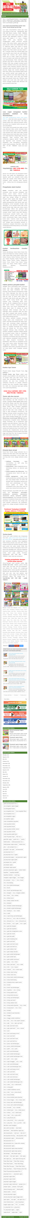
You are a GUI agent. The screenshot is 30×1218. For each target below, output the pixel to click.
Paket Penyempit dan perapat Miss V (13, 1171)
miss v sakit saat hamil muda (11, 1074)
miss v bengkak (7, 893)
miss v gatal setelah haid (10, 956)
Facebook (11, 645)
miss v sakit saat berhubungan (11, 1064)
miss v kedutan (7, 969)
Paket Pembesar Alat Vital (20, 1168)
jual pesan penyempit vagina (10, 870)
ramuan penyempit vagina (10, 1194)
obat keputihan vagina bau (17, 1130)
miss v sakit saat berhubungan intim (12, 1066)
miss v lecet (18, 1007)
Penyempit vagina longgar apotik (18, 744)
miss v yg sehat (18, 1122)
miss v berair (7, 895)
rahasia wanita (7, 1191)
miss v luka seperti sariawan (18, 1020)
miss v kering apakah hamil (10, 992)
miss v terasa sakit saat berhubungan (13, 1102)
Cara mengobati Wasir (21, 811)
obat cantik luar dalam (9, 1128)
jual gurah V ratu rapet (9, 849)
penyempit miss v (8, 1174)
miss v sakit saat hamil (9, 1071)
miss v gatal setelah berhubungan (12, 954)
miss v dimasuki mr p (9, 921)
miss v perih (14, 1048)
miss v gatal (23, 923)
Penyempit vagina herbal (16, 737)
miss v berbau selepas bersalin (11, 900)
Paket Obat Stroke (20, 1166)
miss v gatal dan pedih (9, 936)
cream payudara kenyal (9, 826)
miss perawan (7, 880)
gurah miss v (16, 839)
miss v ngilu (6, 1023)
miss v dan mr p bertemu (19, 918)
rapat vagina (7, 1199)
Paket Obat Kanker (8, 1163)
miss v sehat (7, 1084)
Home (4, 19)
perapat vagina (7, 1186)
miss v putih (7, 1059)
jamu (5, 847)
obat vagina (23, 1156)
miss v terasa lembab (9, 1094)
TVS (16, 1204)
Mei (3, 759)
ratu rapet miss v (21, 1199)
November (5, 765)
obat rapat (6, 1156)
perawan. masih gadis (17, 1186)
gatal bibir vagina (8, 839)
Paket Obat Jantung (19, 1161)
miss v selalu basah (16, 1084)
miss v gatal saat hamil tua (10, 946)
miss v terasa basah (16, 1092)
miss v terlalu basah (8, 1110)
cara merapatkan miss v (9, 813)
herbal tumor (10, 20)
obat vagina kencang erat (19, 1158)
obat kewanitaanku (8, 1133)
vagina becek (7, 1212)
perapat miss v (22, 1184)
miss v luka (6, 1020)
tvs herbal (21, 1204)
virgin (20, 1212)
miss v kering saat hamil (9, 1000)
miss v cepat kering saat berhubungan (13, 916)
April (4, 793)
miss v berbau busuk (9, 898)
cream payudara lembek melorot (11, 829)
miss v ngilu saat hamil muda (11, 1025)
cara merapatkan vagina (9, 816)
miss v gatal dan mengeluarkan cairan (13, 931)
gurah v (23, 839)
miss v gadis (15, 923)
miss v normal (20, 1028)
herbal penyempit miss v (18, 841)
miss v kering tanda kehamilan (11, 1005)
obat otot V (23, 1133)
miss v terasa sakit (20, 1099)
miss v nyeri (7, 1030)
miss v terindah (16, 1107)
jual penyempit (19, 849)
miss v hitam (14, 961)
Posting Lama (23, 695)
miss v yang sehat (19, 1120)
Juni (4, 789)
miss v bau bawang (8, 882)
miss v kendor (7, 984)
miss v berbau (15, 895)
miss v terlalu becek (20, 1110)
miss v (13, 880)
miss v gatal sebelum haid (10, 949)
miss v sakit (19, 1061)
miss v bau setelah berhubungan (11, 885)
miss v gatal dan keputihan (10, 928)
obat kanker (17, 20)
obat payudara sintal (21, 1135)
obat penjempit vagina (9, 1138)
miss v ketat (23, 1005)
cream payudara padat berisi (10, 834)
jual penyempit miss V (9, 852)
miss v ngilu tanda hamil (9, 1028)
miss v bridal (17, 910)
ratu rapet (13, 1199)
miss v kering (17, 990)
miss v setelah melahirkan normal (12, 1089)
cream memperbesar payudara (11, 821)
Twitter (21, 645)
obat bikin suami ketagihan (10, 1125)
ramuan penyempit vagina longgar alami (13, 1197)
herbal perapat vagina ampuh (11, 844)
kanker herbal (22, 870)
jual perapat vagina (8, 864)
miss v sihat (7, 1092)
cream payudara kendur (9, 824)
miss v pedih (7, 1048)
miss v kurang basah (9, 1007)
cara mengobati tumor (9, 811)
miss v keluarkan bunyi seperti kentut (13, 982)
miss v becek (7, 887)
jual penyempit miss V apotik (11, 854)
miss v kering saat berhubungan (11, 997)
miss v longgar (7, 1015)
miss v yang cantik (16, 1115)
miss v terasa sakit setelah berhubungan (13, 1105)
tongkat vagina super (9, 1204)
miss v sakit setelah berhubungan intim (13, 1082)
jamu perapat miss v (12, 847)
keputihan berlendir (8, 875)
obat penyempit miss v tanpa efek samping (14, 1143)
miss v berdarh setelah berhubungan (12, 908)
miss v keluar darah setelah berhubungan (13, 977)
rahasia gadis (20, 1189)
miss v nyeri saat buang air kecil (11, 1033)
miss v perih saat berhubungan (11, 1051)
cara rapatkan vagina (9, 818)
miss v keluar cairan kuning (10, 972)
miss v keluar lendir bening (10, 979)
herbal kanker (7, 841)
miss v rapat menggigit (9, 1061)
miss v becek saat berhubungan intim (13, 890)
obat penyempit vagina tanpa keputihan (13, 1148)
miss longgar (21, 877)
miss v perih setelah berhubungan (12, 1054)
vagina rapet (15, 1212)
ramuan (14, 1191)
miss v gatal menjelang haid (10, 938)
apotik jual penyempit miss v (10, 803)
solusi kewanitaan (19, 1202)
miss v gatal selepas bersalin (11, 951)
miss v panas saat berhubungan (11, 1043)
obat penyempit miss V (9, 1140)
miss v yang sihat (8, 1122)
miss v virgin (7, 1115)
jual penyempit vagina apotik (10, 859)
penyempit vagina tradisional (10, 1184)
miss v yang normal (8, 1120)
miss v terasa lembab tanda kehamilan (13, 1097)
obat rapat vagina (14, 1156)
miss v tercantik (7, 1107)
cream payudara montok (9, 831)
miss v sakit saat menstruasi (11, 1076)
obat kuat (16, 1133)
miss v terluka (7, 1112)
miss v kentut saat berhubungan (11, 987)
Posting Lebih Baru (8, 695)
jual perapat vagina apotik (10, 867)
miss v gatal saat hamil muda (11, 944)
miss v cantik (7, 913)
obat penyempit (19, 1138)
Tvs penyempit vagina (9, 1209)
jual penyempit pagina (9, 857)
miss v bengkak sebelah (19, 893)
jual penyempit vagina (21, 857)
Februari (5, 761)
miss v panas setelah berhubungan (12, 1046)
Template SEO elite (23, 1216)
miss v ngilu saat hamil (16, 1023)
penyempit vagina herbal (9, 1179)
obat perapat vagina (16, 1153)
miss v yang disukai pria (9, 1117)
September (5, 767)
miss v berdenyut (8, 910)
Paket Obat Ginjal (8, 1161)
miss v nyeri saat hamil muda (11, 1038)
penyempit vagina (18, 1174)
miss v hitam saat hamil (9, 964)
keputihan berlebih (14, 872)
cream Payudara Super (9, 836)
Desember (5, 763)
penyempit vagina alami (9, 1176)
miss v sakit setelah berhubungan (12, 1079)
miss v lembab (7, 1010)
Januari (4, 776)
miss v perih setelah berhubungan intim (13, 1056)
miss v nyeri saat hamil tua (10, 1041)
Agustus (5, 757)
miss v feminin (7, 923)
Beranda (16, 695)
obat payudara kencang (9, 1135)
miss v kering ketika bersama (11, 995)
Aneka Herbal (11, 1216)
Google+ (17, 645)
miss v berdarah (7, 903)
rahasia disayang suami (9, 1189)
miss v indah (20, 964)
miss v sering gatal (8, 1087)
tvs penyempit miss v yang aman (12, 1207)
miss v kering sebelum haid (10, 1002)
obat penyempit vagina (9, 1145)
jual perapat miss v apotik (10, 862)
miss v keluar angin (17, 969)
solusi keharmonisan (9, 1202)
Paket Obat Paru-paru (9, 1166)
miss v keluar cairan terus (10, 974)
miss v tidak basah (16, 1112)
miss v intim (7, 967)
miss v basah (20, 880)
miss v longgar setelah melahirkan (12, 1018)
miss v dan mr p (7, 918)
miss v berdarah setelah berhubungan (13, 905)
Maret (4, 774)
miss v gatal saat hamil (9, 941)
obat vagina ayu (7, 1158)
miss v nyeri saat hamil (9, 1036)
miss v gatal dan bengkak (10, 926)
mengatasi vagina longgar (10, 877)
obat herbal (18, 1128)
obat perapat (7, 1153)
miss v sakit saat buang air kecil (11, 1069)
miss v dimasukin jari (21, 921)
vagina (17, 1209)
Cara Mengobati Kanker (12, 19)
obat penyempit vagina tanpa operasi (12, 1151)
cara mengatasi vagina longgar (11, 806)
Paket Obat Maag (18, 1163)
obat (24, 1122)
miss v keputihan (8, 990)
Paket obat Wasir (8, 1168)
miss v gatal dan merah (9, 933)
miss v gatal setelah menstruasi (11, 959)
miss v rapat (14, 1059)
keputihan (6, 872)
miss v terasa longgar (9, 1099)
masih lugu (17, 875)
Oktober (5, 755)
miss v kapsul (14, 967)
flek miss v (19, 836)
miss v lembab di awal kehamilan (12, 1013)
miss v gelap (7, 961)
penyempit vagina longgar (10, 1181)
